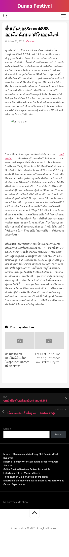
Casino (30, 41)
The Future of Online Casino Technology (25, 476)
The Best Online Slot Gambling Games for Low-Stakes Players (47, 358)
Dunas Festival (34, 6)
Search (7, 429)
